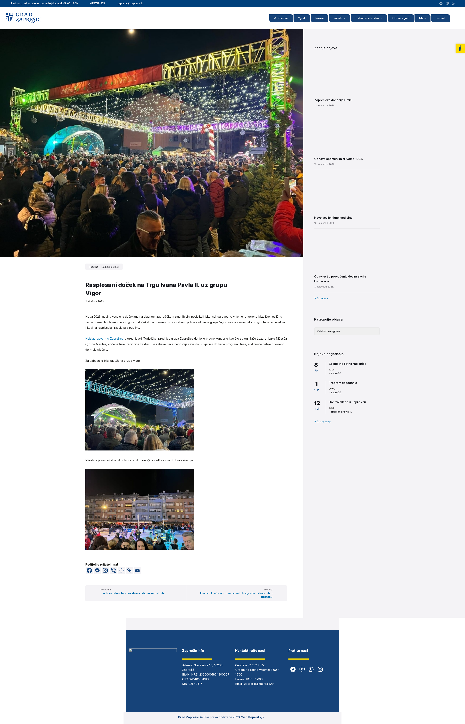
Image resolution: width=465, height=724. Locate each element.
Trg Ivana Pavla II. (341, 411)
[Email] (137, 570)
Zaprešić (336, 373)
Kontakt (440, 18)
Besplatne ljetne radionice (347, 364)
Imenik (338, 18)
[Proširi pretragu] (456, 18)
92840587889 (199, 679)
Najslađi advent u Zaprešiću (104, 338)
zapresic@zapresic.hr (259, 684)
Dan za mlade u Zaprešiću (347, 402)
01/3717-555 (256, 665)
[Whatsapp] (121, 570)
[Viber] (113, 570)
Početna (283, 18)
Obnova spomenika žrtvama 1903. (338, 159)
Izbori (422, 18)
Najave (319, 18)
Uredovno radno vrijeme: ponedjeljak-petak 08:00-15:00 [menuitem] (44, 3)
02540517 (195, 684)
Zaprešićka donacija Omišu (333, 100)
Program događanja (343, 383)
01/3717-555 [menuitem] (97, 3)
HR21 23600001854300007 (210, 674)
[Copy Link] (129, 570)
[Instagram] (458, 3)
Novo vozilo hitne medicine (333, 217)
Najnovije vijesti (110, 266)
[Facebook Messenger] (97, 570)
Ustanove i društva (367, 18)
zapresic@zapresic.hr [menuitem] (130, 3)
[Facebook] (89, 570)
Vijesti (302, 18)
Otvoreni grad (400, 18)
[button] (460, 48)
